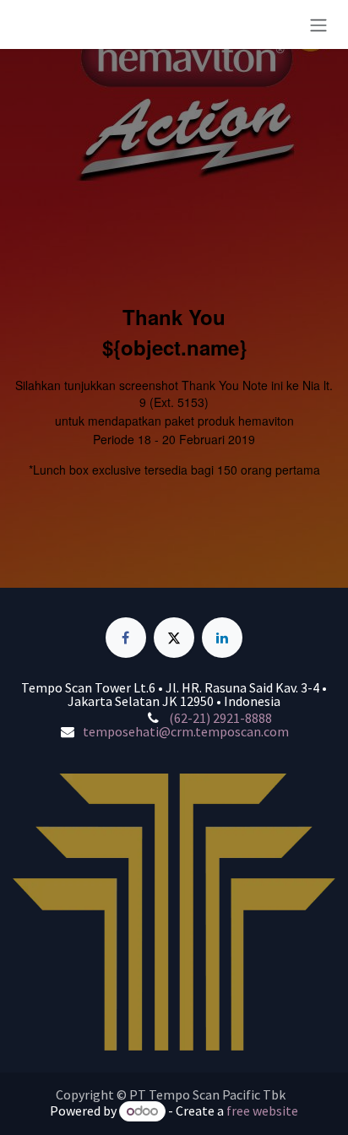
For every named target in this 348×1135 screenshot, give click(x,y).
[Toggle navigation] (318, 24)
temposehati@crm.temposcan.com (186, 731)
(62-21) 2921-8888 (220, 717)
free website (262, 1110)
